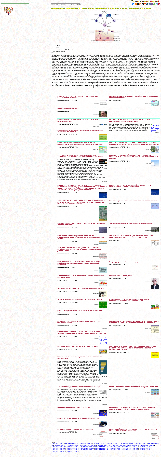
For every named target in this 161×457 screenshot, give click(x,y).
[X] (138, 4)
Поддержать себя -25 (87, 448)
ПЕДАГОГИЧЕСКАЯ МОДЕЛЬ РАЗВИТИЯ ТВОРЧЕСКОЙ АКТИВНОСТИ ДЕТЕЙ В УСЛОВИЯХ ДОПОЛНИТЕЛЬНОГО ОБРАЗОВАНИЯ (132, 408)
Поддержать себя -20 (116, 446)
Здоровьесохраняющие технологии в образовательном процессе (79, 299)
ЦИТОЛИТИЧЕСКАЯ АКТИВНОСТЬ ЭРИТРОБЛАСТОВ (75, 429)
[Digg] (143, 4)
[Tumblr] (150, 4)
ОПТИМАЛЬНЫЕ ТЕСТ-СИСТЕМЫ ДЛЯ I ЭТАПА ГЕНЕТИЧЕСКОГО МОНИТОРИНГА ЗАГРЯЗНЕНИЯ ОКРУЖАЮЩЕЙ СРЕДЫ (131, 236)
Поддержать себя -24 (72, 448)
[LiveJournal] (147, 4)
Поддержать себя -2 (71, 443)
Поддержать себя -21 (131, 446)
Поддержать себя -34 (116, 449)
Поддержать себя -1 (57, 443)
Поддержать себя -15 (147, 445)
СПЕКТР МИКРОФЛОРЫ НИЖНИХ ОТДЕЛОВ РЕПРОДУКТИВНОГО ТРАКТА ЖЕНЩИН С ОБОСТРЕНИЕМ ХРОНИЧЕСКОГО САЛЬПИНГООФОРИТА (134, 322)
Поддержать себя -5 (113, 443)
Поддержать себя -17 (72, 446)
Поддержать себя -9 (60, 445)
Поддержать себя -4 (99, 443)
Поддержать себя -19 (102, 446)
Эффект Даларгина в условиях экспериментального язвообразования (133, 201)
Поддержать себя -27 (116, 448)
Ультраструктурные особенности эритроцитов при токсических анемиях (133, 262)
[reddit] (145, 4)
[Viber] (152, 4)
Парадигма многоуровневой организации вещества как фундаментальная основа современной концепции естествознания (80, 143)
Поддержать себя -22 (145, 446)
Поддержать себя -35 (131, 449)
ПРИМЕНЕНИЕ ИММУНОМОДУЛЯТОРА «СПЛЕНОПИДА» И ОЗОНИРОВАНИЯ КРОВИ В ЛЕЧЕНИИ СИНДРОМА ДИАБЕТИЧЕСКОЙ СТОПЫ (80, 237)
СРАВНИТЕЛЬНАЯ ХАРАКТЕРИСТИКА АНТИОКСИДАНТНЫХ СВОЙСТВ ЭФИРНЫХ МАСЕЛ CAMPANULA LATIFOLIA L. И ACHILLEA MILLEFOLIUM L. (134, 143)
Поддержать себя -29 (145, 448)
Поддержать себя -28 (131, 448)
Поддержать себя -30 (58, 449)
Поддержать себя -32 (87, 449)
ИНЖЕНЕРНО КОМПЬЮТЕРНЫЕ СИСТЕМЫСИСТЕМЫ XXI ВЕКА (78, 419)
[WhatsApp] (154, 4)
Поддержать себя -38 (72, 451)
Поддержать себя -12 (103, 445)
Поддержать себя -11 (89, 445)
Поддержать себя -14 (132, 445)
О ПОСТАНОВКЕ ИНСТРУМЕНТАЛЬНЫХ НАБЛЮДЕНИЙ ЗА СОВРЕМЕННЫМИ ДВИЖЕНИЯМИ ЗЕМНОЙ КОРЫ (129, 300)
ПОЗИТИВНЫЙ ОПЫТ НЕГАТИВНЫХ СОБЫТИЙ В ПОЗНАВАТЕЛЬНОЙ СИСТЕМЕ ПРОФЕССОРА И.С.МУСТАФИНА (132, 120)
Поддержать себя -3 (85, 443)
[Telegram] (157, 4)
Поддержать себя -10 (74, 445)
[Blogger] (140, 4)
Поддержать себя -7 (141, 443)
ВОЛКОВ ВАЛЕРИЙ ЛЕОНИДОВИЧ (120, 276)
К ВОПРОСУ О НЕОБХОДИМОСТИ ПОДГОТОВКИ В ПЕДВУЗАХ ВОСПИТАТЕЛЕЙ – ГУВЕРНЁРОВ (78, 97)
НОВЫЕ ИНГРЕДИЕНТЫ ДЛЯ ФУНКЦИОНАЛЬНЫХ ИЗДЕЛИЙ (77, 346)
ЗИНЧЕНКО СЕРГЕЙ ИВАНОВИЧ (68, 109)
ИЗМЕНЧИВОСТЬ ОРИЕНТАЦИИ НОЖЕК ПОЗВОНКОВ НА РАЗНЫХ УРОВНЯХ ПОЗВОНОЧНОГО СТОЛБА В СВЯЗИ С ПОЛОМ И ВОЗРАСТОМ (81, 332)
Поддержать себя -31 (72, 449)
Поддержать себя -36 (145, 449)
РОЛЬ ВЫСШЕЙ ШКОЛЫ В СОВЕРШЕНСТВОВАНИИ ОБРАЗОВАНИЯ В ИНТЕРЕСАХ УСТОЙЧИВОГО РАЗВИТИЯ (133, 429)
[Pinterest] (159, 4)
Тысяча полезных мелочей (146, 1)
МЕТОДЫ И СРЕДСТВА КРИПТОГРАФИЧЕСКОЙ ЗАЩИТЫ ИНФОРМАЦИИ (133, 387)
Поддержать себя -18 (87, 446)
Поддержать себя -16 (58, 446)
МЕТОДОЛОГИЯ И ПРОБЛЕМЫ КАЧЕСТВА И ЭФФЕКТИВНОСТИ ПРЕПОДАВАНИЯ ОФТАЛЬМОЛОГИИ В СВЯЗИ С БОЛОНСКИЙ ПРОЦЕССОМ (78, 263)
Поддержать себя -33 (102, 449)
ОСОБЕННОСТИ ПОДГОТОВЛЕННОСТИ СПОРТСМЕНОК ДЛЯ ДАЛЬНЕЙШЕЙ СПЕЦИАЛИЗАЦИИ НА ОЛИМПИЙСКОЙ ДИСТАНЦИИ (80, 155)
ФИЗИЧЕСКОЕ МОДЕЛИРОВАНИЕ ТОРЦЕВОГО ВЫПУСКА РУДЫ (79, 387)
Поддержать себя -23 (58, 448)
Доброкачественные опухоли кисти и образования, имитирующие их (80, 288)
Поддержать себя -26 (102, 448)
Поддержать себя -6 (127, 443)
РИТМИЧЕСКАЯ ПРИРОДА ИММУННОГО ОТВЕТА (73, 408)
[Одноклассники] (136, 4)
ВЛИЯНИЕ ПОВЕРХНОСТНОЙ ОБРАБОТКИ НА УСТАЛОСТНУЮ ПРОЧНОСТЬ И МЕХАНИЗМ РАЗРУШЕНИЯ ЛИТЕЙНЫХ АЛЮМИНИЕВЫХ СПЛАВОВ (133, 156)
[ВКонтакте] (133, 4)
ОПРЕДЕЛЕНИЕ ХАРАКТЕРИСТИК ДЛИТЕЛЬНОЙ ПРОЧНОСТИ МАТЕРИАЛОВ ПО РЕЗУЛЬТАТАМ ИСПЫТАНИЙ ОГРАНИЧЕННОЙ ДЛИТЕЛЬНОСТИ (79, 249)
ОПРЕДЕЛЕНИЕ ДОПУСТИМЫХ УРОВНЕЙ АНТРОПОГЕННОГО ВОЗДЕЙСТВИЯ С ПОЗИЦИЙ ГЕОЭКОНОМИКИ (130, 186)
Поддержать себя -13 (118, 445)
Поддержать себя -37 (58, 451)
